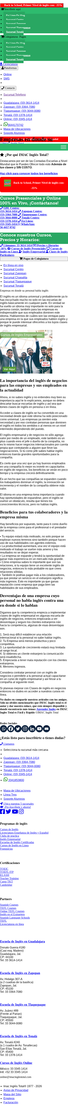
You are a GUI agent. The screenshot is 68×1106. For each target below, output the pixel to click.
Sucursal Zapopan (14, 273)
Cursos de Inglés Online (16, 1062)
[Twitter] (17, 728)
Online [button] (7, 74)
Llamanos (8, 743)
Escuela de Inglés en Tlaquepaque (23, 1004)
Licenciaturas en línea (12, 924)
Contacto (9, 88)
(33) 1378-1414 (17, 115)
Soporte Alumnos (14, 133)
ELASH (4, 875)
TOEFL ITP (7, 871)
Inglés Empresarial (10, 839)
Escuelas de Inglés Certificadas (17, 842)
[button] (14, 15)
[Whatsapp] (3, 728)
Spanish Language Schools (15, 917)
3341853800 (16, 780)
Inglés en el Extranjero (12, 914)
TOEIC (4, 868)
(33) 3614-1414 (21, 102)
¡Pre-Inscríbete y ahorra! (17, 807)
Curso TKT (6, 881)
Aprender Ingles (46, 709)
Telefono (14, 94)
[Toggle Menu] (63, 147)
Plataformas (10, 67)
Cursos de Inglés (9, 829)
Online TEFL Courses (12, 911)
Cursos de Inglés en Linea (14, 845)
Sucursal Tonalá (13, 285)
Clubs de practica (9, 835)
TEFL (3, 920)
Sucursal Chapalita (15, 277)
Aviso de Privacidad (15, 1090)
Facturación (10, 1102)
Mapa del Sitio (12, 1094)
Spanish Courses (9, 904)
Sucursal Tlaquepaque (17, 281)
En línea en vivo (13, 265)
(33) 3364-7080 (19, 106)
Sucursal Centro (13, 269)
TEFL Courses (8, 908)
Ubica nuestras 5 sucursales (18, 803)
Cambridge (6, 884)
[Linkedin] (32, 728)
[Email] (46, 728)
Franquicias (6, 848)
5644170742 (15, 125)
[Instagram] (25, 728)
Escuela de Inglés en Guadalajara (22, 941)
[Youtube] (39, 728)
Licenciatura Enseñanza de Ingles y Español (24, 832)
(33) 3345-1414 (17, 119)
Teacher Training (9, 878)
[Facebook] (10, 728)
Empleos (8, 1098)
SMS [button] (6, 78)
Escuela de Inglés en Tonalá (18, 1036)
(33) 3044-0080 (21, 110)
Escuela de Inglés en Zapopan (20, 973)
